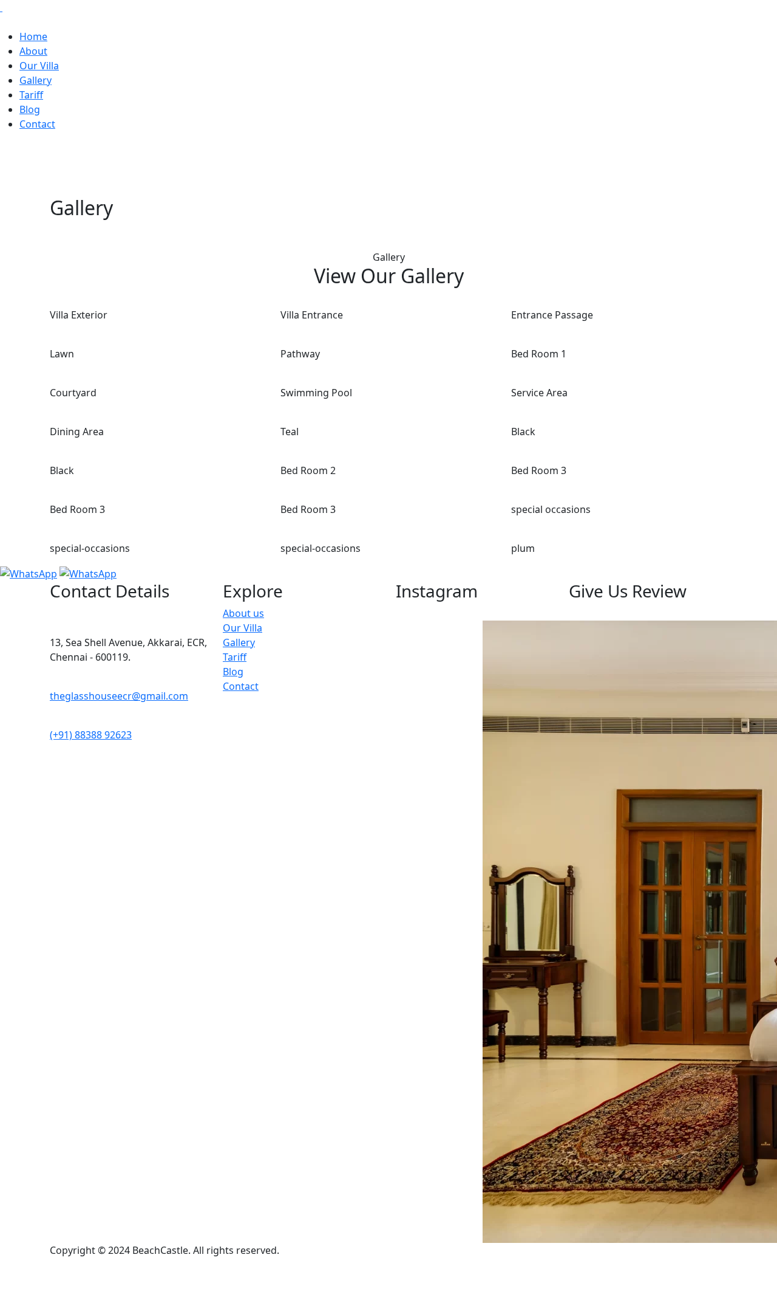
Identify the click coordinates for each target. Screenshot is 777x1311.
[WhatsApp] (28, 572)
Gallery (35, 80)
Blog (29, 109)
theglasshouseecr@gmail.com (119, 696)
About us (243, 613)
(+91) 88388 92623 (91, 735)
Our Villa (39, 65)
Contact (37, 124)
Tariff (31, 95)
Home (33, 36)
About (33, 51)
